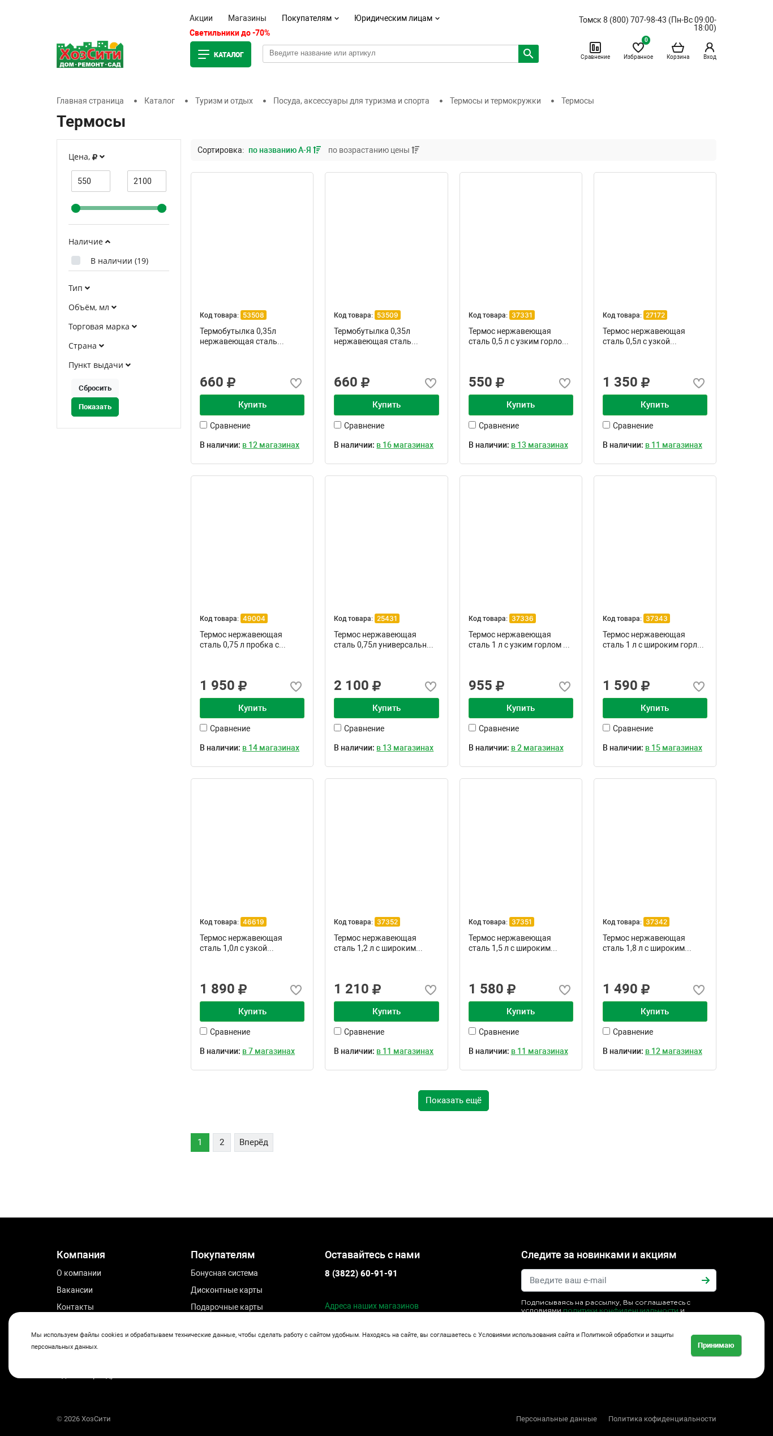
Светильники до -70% (230, 32)
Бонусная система (224, 1273)
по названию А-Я (280, 150)
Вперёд (253, 1142)
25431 (387, 618)
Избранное (638, 50)
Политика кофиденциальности (662, 1418)
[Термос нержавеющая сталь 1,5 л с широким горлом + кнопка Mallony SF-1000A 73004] (521, 839)
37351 (522, 922)
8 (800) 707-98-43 (635, 19)
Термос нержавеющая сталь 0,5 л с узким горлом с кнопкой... (521, 336)
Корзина (678, 57)
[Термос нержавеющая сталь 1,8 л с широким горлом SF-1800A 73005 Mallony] (655, 839)
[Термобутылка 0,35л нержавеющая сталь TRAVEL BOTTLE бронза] (252, 233)
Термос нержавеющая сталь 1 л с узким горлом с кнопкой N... (518, 639)
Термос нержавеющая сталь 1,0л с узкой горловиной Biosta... (241, 943)
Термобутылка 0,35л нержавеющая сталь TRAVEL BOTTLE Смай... (377, 336)
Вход (709, 57)
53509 (387, 315)
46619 (253, 922)
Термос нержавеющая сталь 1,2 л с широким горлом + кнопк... (375, 943)
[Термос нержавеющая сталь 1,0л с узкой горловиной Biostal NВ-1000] (252, 839)
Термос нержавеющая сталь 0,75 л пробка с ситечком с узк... (241, 639)
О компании (79, 1273)
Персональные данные (556, 1418)
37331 (522, 315)
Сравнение (595, 57)
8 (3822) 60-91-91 (361, 1273)
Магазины (247, 18)
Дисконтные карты (227, 1289)
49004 (254, 618)
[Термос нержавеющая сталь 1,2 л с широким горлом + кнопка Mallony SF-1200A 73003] (386, 839)
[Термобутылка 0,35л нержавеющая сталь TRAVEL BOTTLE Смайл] (386, 233)
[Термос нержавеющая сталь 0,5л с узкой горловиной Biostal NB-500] (655, 233)
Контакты (75, 1306)
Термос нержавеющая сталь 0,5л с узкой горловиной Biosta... (644, 336)
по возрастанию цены (369, 150)
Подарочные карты (227, 1306)
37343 (657, 618)
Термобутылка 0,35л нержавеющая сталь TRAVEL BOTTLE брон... (242, 336)
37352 (387, 922)
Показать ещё (454, 1100)
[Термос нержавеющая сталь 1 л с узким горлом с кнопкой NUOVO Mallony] (521, 537)
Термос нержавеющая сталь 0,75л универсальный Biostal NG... (385, 639)
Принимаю (716, 1345)
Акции (201, 18)
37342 (656, 922)
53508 (253, 315)
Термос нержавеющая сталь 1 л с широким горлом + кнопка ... (655, 639)
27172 (655, 315)
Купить (252, 405)
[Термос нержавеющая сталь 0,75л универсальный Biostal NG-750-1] (386, 537)
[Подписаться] (705, 1280)
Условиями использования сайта (526, 1335)
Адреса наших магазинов (372, 1305)
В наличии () (119, 260)
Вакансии (75, 1289)
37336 (523, 618)
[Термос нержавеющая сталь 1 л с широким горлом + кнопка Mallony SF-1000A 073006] (655, 537)
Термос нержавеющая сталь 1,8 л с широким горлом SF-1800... (644, 943)
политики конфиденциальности (620, 1310)
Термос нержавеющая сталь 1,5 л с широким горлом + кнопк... (510, 943)
